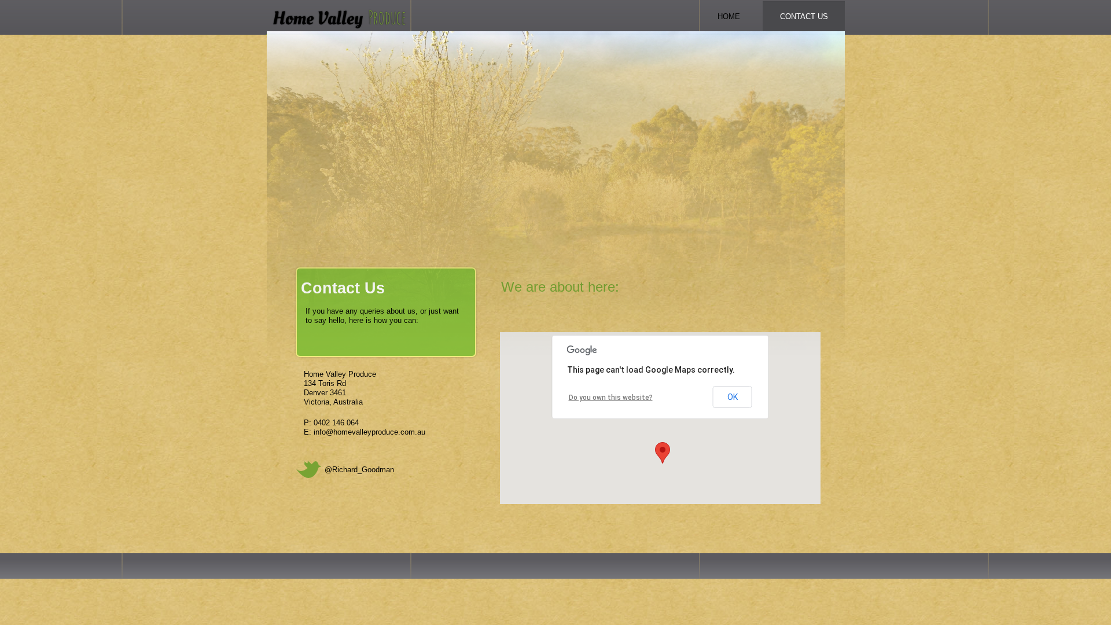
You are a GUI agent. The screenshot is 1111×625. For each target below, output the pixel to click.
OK (732, 397)
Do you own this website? (611, 398)
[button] (662, 453)
